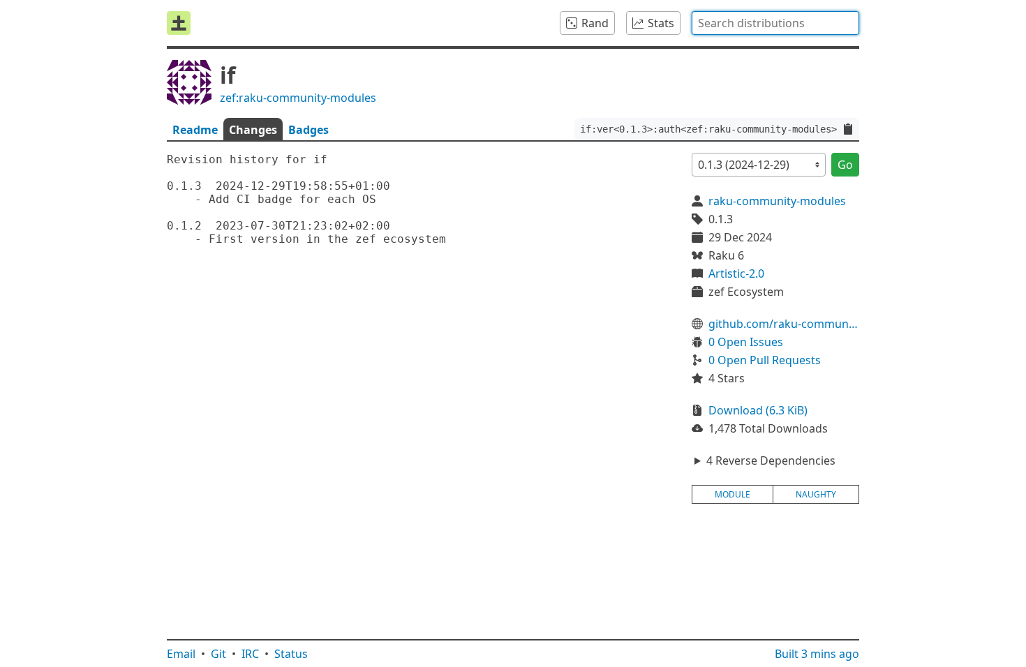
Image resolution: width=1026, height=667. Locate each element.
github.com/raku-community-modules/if (783, 323)
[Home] (179, 23)
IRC (250, 653)
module (732, 494)
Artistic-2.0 (736, 273)
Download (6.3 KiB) (758, 410)
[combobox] (775, 23)
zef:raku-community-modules (298, 97)
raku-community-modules (777, 201)
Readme (195, 129)
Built (817, 653)
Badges (308, 129)
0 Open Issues (745, 342)
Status (291, 653)
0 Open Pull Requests (764, 360)
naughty (816, 494)
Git (218, 653)
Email (181, 653)
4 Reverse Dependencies (770, 460)
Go (845, 164)
